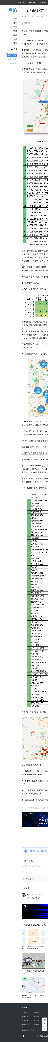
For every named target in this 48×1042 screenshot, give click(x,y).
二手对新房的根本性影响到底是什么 (33, 972)
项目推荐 (25, 1016)
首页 (15, 19)
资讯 (15, 27)
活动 (15, 43)
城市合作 (25, 1012)
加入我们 (37, 1024)
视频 (15, 35)
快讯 (15, 23)
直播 (15, 31)
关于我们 (37, 1016)
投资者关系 (26, 1024)
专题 (15, 39)
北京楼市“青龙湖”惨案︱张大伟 (34, 447)
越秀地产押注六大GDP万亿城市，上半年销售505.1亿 (32, 947)
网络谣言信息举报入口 (29, 1030)
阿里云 (42, 1036)
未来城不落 (26, 16)
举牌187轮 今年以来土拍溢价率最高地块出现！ (33, 996)
